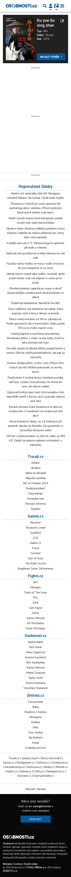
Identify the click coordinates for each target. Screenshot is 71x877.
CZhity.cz (39, 771)
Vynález (35, 508)
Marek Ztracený (35, 672)
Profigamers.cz (26, 762)
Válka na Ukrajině (35, 473)
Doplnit (35, 819)
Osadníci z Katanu (35, 712)
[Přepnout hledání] (45, 5)
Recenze (35, 522)
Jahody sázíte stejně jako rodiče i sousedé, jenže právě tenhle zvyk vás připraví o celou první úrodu (35, 278)
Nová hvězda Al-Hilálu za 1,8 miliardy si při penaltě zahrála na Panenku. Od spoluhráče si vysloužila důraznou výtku (35, 425)
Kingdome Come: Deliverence (35, 568)
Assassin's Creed (35, 527)
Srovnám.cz (24, 775)
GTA (35, 538)
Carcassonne (35, 701)
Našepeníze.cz (55, 771)
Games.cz (36, 516)
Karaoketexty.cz (15, 767)
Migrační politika (35, 478)
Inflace (35, 462)
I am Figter (35, 608)
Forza (35, 548)
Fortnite (35, 553)
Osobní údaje (31, 863)
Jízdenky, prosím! (35, 747)
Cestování (55, 758)
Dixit (35, 727)
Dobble (35, 722)
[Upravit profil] (62, 21)
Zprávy (26, 758)
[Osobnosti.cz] (21, 5)
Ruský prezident (35, 488)
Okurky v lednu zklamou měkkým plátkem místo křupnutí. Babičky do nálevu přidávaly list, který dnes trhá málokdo (35, 233)
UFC (35, 582)
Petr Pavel (35, 647)
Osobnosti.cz (35, 635)
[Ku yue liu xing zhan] (20, 38)
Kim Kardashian (35, 662)
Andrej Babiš (35, 642)
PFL (35, 597)
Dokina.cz (25, 771)
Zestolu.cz (35, 695)
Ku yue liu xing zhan (46, 23)
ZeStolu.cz (43, 762)
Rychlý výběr (50, 57)
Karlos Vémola (36, 618)
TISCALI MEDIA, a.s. (36, 867)
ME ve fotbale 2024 (35, 483)
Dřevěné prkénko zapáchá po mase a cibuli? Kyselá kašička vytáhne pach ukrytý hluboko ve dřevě (35, 292)
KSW (35, 602)
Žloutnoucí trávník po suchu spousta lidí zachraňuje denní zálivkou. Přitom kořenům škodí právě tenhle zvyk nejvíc (35, 208)
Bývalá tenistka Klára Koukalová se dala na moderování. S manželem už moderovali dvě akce (35, 411)
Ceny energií (35, 493)
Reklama (7, 863)
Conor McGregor (35, 628)
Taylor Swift (35, 677)
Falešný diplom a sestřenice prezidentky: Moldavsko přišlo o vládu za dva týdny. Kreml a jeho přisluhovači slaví (35, 338)
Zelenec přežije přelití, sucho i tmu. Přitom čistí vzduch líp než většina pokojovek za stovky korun (35, 367)
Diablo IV (35, 543)
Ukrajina (35, 468)
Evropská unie (35, 498)
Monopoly (35, 717)
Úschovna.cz (34, 767)
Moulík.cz (62, 767)
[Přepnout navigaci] (51, 5)
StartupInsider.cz (43, 775)
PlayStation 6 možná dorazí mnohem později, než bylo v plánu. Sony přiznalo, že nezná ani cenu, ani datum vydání (35, 382)
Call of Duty (35, 558)
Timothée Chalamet (35, 688)
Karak (35, 742)
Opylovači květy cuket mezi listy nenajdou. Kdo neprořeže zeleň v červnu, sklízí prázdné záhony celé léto (35, 396)
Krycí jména (35, 732)
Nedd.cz (49, 767)
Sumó (35, 613)
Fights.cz (35, 575)
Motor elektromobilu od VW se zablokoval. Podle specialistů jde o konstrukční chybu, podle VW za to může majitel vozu (35, 323)
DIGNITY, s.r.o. (10, 870)
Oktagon (35, 587)
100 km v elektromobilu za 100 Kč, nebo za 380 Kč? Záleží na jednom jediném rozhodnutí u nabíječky (35, 440)
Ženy (44, 758)
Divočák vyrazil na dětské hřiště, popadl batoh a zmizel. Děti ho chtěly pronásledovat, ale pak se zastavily (35, 352)
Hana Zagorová (35, 652)
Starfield (35, 532)
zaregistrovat (42, 806)
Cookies (17, 863)
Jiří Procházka (35, 623)
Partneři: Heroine (35, 789)
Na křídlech (35, 737)
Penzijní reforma (35, 503)
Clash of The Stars (35, 592)
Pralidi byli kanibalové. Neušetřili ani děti (35, 303)
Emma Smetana (35, 683)
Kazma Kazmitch (35, 657)
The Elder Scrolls (35, 563)
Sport (35, 758)
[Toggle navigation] (62, 5)
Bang (35, 707)
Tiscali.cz (36, 456)
